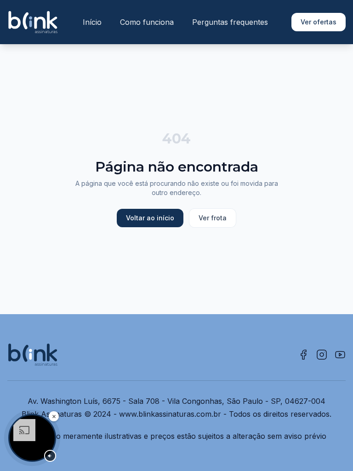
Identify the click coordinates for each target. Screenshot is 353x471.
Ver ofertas (318, 22)
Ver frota (213, 218)
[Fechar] (54, 416)
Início (92, 22)
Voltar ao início (150, 218)
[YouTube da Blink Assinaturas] (340, 354)
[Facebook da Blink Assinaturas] (303, 354)
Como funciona (147, 22)
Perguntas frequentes (230, 22)
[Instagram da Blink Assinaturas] (321, 354)
